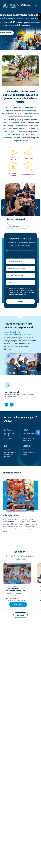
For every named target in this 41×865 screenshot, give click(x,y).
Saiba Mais (18, 605)
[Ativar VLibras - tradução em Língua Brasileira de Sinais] (39, 18)
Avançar (20, 301)
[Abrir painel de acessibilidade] (39, 15)
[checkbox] (7, 288)
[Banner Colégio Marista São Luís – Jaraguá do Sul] (20, 29)
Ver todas (20, 615)
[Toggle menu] (36, 5)
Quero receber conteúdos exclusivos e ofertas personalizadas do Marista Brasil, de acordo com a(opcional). (21, 291)
